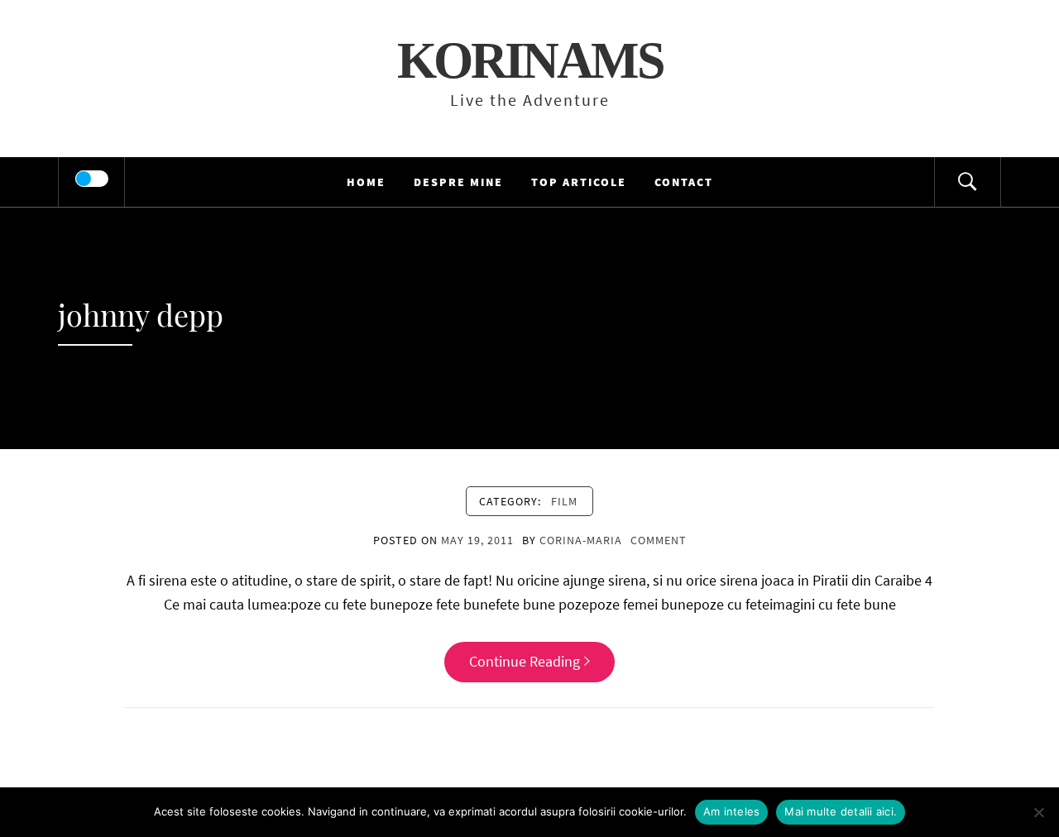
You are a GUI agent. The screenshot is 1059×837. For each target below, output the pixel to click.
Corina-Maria (580, 540)
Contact (683, 182)
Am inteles (731, 811)
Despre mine (458, 182)
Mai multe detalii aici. (840, 811)
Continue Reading (524, 661)
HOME (366, 182)
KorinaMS (530, 60)
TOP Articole (578, 182)
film (564, 501)
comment (658, 540)
